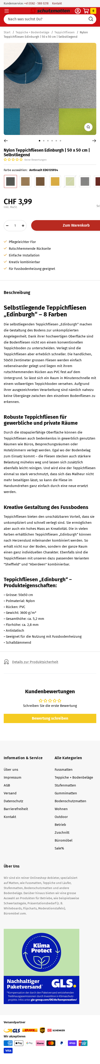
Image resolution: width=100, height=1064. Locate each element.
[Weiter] (94, 140)
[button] (13, 159)
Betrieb (60, 825)
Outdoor (61, 817)
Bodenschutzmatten (70, 801)
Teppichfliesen (64, 32)
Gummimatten (66, 793)
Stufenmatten (65, 785)
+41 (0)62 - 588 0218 (36, 3)
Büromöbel (63, 840)
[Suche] (50, 19)
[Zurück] (6, 140)
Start (7, 32)
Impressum (12, 777)
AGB (7, 785)
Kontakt (57, 3)
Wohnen (61, 809)
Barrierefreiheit (16, 809)
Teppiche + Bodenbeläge (32, 32)
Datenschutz (13, 801)
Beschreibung (17, 292)
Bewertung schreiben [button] (50, 718)
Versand (10, 793)
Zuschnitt (62, 832)
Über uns (11, 770)
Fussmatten (64, 770)
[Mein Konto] (78, 11)
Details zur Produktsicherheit (35, 662)
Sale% (59, 848)
